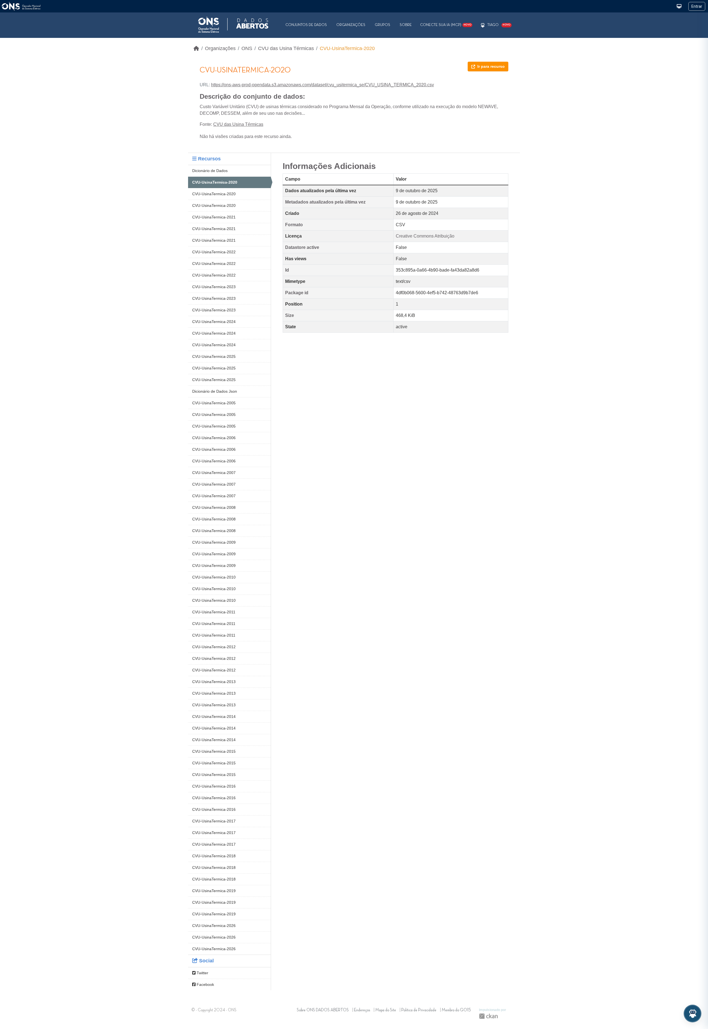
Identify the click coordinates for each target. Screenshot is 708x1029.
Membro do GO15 (456, 1010)
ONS (246, 48)
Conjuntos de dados (306, 25)
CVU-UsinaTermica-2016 (214, 786)
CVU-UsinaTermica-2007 (214, 472)
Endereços (362, 1010)
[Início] (196, 48)
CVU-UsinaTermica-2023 (214, 287)
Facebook (205, 984)
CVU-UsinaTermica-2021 (214, 217)
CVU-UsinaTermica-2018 (214, 856)
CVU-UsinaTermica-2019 (214, 891)
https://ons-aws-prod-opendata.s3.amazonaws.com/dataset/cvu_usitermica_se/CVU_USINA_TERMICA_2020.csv (322, 84)
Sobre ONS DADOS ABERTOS (323, 1010)
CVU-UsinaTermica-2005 (214, 403)
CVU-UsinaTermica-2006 (214, 438)
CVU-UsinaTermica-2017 (214, 821)
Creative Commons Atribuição (425, 236)
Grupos (382, 25)
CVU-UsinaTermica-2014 (214, 716)
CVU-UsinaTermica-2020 (347, 48)
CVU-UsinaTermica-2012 (214, 647)
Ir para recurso (491, 66)
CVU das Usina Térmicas (286, 48)
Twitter (202, 973)
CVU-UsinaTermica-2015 (214, 751)
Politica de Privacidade (418, 1010)
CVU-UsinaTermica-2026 (214, 925)
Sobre (406, 25)
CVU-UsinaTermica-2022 (214, 252)
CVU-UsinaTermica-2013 (214, 681)
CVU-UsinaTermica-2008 (214, 507)
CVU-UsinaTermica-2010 (214, 577)
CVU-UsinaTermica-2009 (214, 542)
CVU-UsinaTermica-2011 (213, 612)
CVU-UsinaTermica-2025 (214, 356)
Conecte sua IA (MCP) (445, 25)
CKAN (488, 1016)
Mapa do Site (385, 1010)
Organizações (350, 25)
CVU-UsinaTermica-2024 (214, 321)
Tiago (493, 25)
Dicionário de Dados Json (214, 391)
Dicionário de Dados (210, 170)
